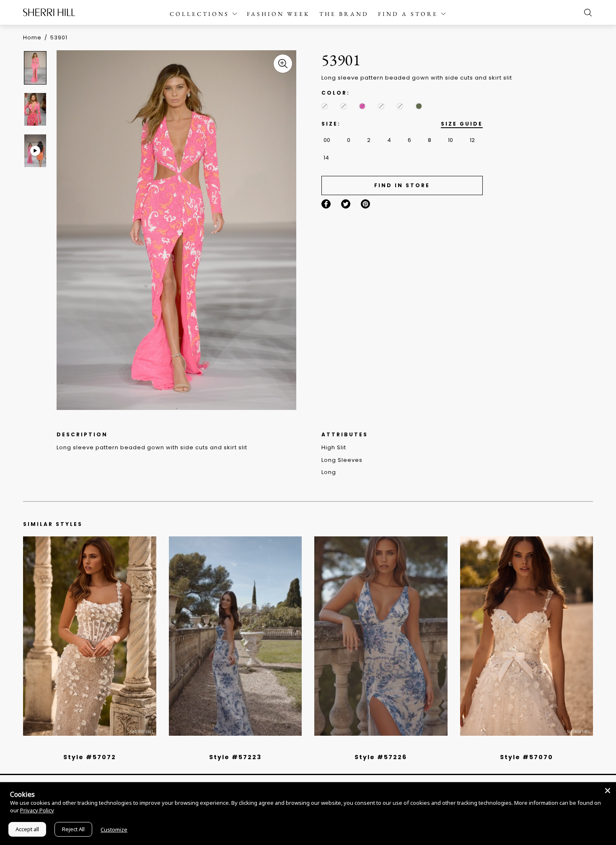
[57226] (381, 636)
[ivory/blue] (232, 746)
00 (327, 140)
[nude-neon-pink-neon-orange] (362, 106)
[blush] (92, 746)
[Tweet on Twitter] (345, 204)
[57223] (235, 636)
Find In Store (402, 185)
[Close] (607, 790)
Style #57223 (235, 757)
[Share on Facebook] (326, 204)
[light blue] (86, 746)
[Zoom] (283, 63)
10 (450, 140)
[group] (36, 67)
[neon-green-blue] (419, 106)
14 (326, 158)
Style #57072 (89, 757)
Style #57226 (381, 757)
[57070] (526, 636)
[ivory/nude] (98, 746)
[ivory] (517, 746)
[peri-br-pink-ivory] (381, 106)
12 (472, 140)
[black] (80, 746)
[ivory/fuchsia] (238, 746)
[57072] (89, 636)
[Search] (586, 12)
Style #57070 (526, 757)
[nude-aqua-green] (343, 106)
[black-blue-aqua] (324, 106)
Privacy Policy (37, 810)
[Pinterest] (365, 204)
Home (32, 37)
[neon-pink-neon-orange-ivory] (400, 106)
